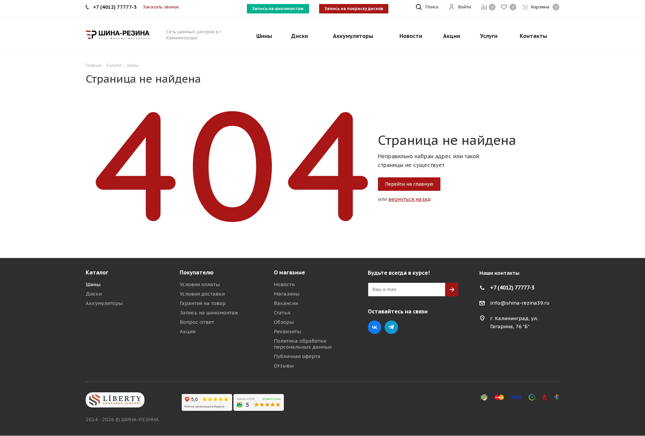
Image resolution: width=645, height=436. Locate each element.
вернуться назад (409, 199)
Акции (188, 331)
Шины (93, 284)
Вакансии (286, 303)
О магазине (289, 272)
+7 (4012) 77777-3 (512, 287)
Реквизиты (287, 331)
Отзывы (284, 365)
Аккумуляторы (104, 303)
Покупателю (197, 272)
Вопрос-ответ (197, 322)
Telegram (391, 327)
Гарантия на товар (203, 303)
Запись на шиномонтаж (278, 8)
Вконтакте (374, 327)
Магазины (286, 294)
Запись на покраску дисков (354, 8)
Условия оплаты (200, 284)
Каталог (97, 272)
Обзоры (284, 322)
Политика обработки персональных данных (303, 344)
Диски (94, 294)
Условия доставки (202, 294)
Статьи (282, 312)
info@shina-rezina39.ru (520, 303)
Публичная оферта (297, 356)
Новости (284, 284)
